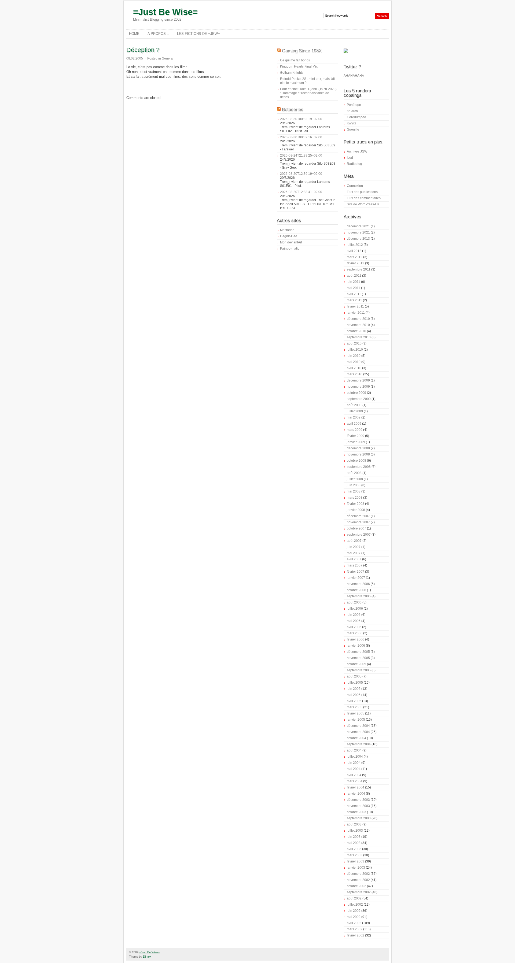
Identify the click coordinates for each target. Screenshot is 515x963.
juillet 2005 (355, 682)
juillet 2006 (355, 608)
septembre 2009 (359, 399)
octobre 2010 (356, 331)
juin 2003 (353, 837)
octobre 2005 (356, 664)
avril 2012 (354, 251)
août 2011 (354, 275)
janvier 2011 (356, 312)
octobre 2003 (356, 812)
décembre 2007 (358, 516)
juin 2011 (353, 282)
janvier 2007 (356, 578)
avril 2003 (354, 849)
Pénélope (354, 105)
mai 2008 (353, 491)
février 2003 (355, 861)
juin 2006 (353, 615)
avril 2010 (354, 368)
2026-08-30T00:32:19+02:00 (301, 119)
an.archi (353, 111)
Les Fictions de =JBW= (198, 34)
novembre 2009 (358, 386)
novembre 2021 (358, 232)
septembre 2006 (359, 596)
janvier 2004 (356, 793)
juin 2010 (353, 356)
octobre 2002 (356, 886)
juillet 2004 (355, 756)
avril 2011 (354, 294)
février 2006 (355, 639)
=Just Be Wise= (165, 12)
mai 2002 (353, 917)
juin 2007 (353, 547)
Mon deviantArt (291, 242)
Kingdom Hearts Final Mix (299, 66)
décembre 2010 (358, 319)
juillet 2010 (355, 349)
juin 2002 (353, 911)
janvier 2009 (356, 442)
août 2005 (354, 676)
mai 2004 (353, 769)
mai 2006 (353, 621)
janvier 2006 (356, 645)
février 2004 (355, 787)
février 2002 (355, 935)
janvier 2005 (356, 719)
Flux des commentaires (364, 198)
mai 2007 (353, 553)
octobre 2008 (356, 460)
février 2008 (355, 504)
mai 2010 (353, 362)
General (168, 58)
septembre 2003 (359, 818)
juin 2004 (353, 763)
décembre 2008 (358, 448)
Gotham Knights (291, 73)
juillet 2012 (355, 245)
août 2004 (354, 750)
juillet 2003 (355, 830)
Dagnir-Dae (288, 236)
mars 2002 (354, 929)
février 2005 (355, 713)
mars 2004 (354, 781)
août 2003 (354, 824)
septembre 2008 (359, 467)
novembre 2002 (358, 880)
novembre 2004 (358, 732)
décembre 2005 (358, 652)
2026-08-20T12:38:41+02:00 (301, 192)
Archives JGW (357, 151)
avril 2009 (354, 423)
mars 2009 (354, 430)
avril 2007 (354, 559)
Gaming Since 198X (302, 50)
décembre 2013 (358, 238)
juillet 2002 (355, 904)
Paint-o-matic (289, 248)
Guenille (353, 129)
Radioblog (354, 164)
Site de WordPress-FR (363, 204)
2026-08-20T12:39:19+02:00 (301, 174)
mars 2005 (354, 707)
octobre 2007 (356, 528)
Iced (350, 158)
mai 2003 (353, 843)
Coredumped (356, 117)
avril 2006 (354, 627)
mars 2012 (354, 257)
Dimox (147, 956)
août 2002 (354, 898)
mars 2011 (354, 300)
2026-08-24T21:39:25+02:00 (301, 155)
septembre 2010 (359, 337)
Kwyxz (351, 123)
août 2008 (354, 473)
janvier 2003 (356, 867)
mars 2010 (354, 374)
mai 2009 (353, 417)
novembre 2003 (358, 806)
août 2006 (354, 602)
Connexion (355, 186)
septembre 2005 (359, 670)
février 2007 (355, 571)
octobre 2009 (356, 393)
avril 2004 (354, 775)
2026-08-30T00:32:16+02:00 (301, 137)
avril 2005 (354, 701)
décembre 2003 (358, 800)
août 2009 (354, 405)
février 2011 (355, 306)
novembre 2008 (358, 454)
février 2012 (355, 263)
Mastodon (287, 230)
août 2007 (354, 541)
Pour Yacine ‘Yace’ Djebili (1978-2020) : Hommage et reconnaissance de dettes (308, 93)
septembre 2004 (359, 744)
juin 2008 (353, 485)
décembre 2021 (358, 226)
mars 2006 (354, 633)
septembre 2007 (359, 534)
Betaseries (292, 109)
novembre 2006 (358, 584)
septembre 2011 (358, 269)
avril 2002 (354, 923)
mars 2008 (354, 497)
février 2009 (355, 436)
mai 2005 (353, 695)
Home (134, 34)
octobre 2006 (356, 590)
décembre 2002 (358, 874)
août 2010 (354, 343)
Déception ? (143, 49)
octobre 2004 (356, 738)
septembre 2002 (359, 892)
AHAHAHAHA (354, 75)
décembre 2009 (358, 380)
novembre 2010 (358, 325)
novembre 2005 (358, 658)
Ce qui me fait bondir (295, 60)
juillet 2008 (355, 479)
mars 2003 (354, 855)
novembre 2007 (358, 522)
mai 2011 (353, 288)
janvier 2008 (356, 510)
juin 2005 (353, 689)
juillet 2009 (355, 411)
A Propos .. (158, 34)
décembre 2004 (358, 726)
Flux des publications (362, 192)
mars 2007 (354, 565)
